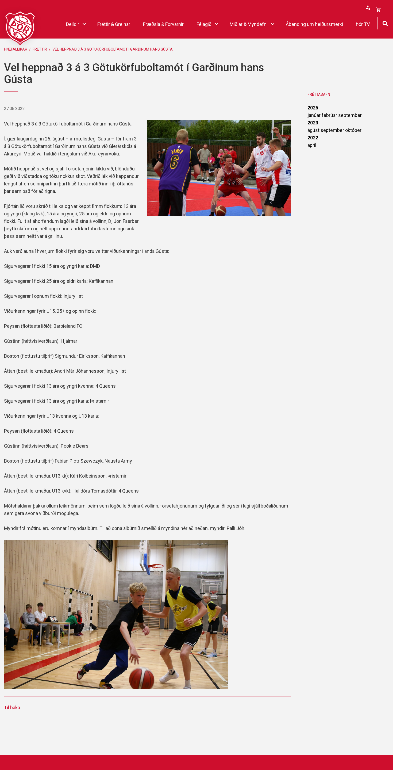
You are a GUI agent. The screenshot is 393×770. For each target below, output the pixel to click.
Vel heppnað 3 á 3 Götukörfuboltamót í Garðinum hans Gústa (112, 49)
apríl (311, 145)
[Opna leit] (385, 23)
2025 (312, 107)
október (353, 130)
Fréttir (40, 49)
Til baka (12, 707)
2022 (312, 137)
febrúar (330, 115)
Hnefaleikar (15, 49)
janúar (314, 115)
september (350, 115)
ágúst (314, 130)
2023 (312, 122)
